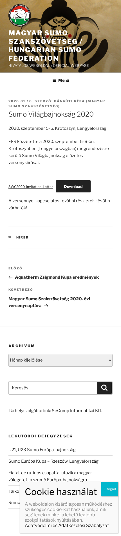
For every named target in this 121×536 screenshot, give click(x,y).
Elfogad (110, 489)
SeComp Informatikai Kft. (77, 410)
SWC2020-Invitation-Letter (30, 187)
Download (73, 186)
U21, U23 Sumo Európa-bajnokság (42, 449)
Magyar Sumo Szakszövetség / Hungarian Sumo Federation (45, 45)
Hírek (22, 237)
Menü (63, 80)
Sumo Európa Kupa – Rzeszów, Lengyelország (53, 461)
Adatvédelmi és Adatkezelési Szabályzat (67, 525)
